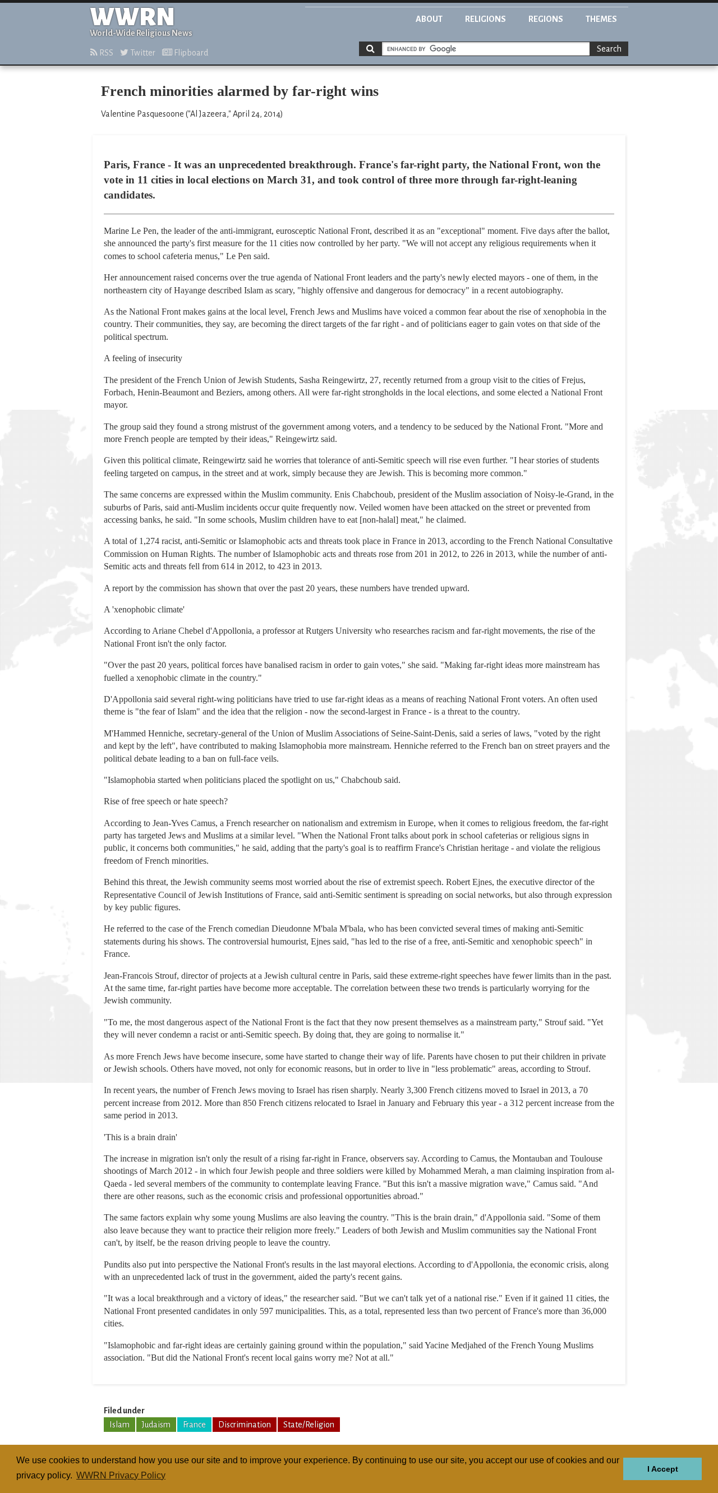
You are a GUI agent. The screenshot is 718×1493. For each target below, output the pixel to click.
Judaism (156, 1424)
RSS (105, 52)
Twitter (141, 52)
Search (609, 48)
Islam (119, 1424)
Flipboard (190, 52)
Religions (485, 19)
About (429, 19)
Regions (545, 19)
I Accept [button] (662, 1468)
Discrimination (244, 1424)
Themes (601, 19)
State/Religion (308, 1424)
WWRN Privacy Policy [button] (120, 1475)
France (194, 1424)
